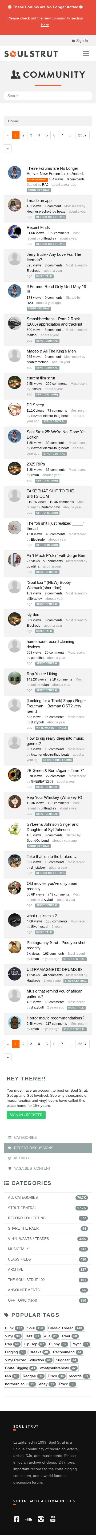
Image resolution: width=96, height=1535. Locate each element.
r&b (11, 1376)
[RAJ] (14, 172)
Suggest (66, 1360)
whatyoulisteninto (58, 1368)
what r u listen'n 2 (42, 915)
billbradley (48, 238)
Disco (56, 1376)
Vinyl (12, 1336)
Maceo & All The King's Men (51, 351)
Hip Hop (34, 1344)
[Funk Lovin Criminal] (14, 323)
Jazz (32, 1336)
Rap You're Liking (42, 673)
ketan (35, 475)
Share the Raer (47, 1228)
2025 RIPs (36, 464)
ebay (46, 1384)
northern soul (19, 1384)
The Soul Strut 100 (47, 1280)
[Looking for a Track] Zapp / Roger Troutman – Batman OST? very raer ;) (56, 706)
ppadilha (33, 566)
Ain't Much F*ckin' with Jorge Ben (56, 555)
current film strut (41, 378)
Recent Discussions (33, 1148)
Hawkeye (33, 980)
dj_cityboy (38, 867)
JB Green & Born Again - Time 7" (55, 770)
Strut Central (39, 190)
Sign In (81, 40)
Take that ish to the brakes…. (52, 856)
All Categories (47, 1198)
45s (50, 1336)
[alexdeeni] (14, 742)
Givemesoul (39, 927)
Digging (15, 1352)
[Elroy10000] (14, 586)
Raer (69, 1336)
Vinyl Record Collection (28, 1360)
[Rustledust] (14, 861)
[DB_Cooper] (14, 801)
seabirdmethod (38, 362)
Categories (25, 1138)
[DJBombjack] (14, 409)
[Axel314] (14, 705)
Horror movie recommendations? (55, 1018)
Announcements (47, 1290)
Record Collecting (50, 217)
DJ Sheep (35, 405)
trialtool (32, 335)
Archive (47, 1269)
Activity (21, 1158)
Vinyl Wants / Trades (51, 728)
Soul (35, 1328)
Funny (57, 1344)
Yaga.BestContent (32, 1169)
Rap (12, 1344)
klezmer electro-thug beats (46, 211)
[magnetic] (14, 1022)
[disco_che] (14, 947)
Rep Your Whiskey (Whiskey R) (54, 797)
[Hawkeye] (14, 974)
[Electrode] (14, 231)
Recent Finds (38, 227)
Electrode (34, 271)
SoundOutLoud (38, 841)
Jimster (36, 389)
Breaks (39, 1352)
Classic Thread (65, 1328)
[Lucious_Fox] (14, 495)
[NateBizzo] (14, 205)
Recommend (67, 1352)
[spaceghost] (14, 646)
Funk (13, 1328)
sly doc (33, 614)
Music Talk (44, 276)
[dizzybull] (14, 527)
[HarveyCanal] (14, 887)
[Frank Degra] (14, 355)
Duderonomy (50, 507)
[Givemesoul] (14, 258)
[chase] (14, 920)
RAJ (45, 185)
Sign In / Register (26, 1115)
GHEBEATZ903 (42, 781)
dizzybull (37, 722)
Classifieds (47, 1259)
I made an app (39, 200)
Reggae (33, 1376)
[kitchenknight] (14, 559)
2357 (82, 135)
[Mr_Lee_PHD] (14, 774)
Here (45, 25)
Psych (79, 1344)
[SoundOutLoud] (14, 828)
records (78, 1376)
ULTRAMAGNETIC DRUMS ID (54, 969)
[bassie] (14, 678)
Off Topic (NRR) (47, 394)
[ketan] (14, 382)
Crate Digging (20, 1368)
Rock (66, 1384)
